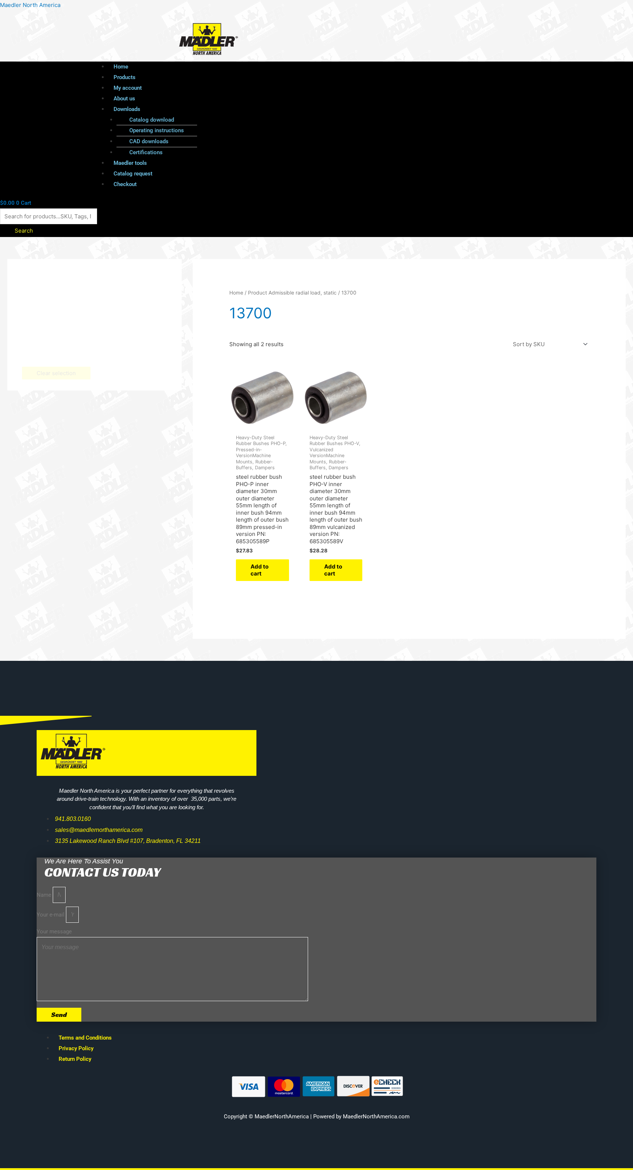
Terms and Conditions (85, 1037)
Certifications (146, 152)
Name (45, 895)
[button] (323, 109)
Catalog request (133, 173)
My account (128, 88)
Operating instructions (156, 130)
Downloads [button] (127, 109)
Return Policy (75, 1059)
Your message (54, 931)
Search (24, 230)
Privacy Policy (76, 1048)
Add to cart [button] (260, 570)
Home (121, 66)
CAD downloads (149, 141)
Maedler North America (30, 4)
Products (125, 77)
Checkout (125, 184)
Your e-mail (51, 914)
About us (124, 98)
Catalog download (151, 119)
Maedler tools (130, 163)
